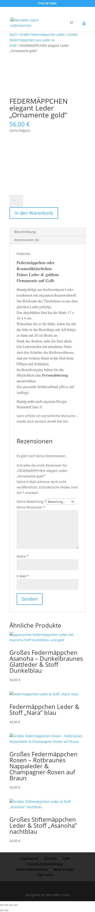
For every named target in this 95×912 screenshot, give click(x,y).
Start (13, 34)
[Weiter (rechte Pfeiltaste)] (6, 910)
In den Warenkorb (34, 213)
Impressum (29, 858)
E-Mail (23, 576)
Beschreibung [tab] (25, 232)
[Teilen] (11, 905)
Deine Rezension (31, 507)
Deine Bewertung (31, 501)
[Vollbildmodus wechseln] (6, 905)
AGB (66, 858)
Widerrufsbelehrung (31, 869)
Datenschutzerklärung (44, 864)
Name (23, 556)
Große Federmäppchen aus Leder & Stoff (43, 40)
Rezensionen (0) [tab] (26, 240)
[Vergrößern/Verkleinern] (2, 905)
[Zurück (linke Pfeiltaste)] (2, 910)
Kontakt (50, 858)
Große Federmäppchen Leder (42, 34)
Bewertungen (63, 869)
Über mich (45, 875)
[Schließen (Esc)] (16, 905)
